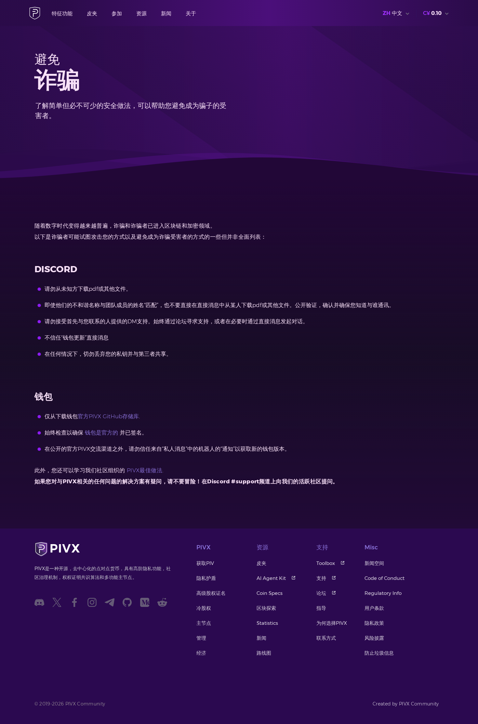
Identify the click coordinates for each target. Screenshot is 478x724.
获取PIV (205, 563)
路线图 (264, 653)
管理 (201, 638)
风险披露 (374, 638)
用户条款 (374, 608)
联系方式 (326, 638)
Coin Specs (270, 593)
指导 (321, 608)
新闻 (166, 13)
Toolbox (325, 563)
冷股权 (203, 608)
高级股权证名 (211, 593)
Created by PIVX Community (406, 703)
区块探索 (266, 608)
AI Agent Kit (271, 578)
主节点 (203, 623)
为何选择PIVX (331, 623)
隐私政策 (374, 623)
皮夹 (92, 13)
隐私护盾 (206, 578)
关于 (191, 13)
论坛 (321, 593)
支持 (321, 578)
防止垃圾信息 (379, 653)
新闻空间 (374, 563)
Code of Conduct (385, 578)
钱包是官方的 (101, 432)
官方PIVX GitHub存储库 (108, 416)
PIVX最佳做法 (144, 470)
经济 (201, 653)
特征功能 (62, 13)
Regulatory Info (383, 593)
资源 (141, 13)
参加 (117, 13)
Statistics (267, 623)
